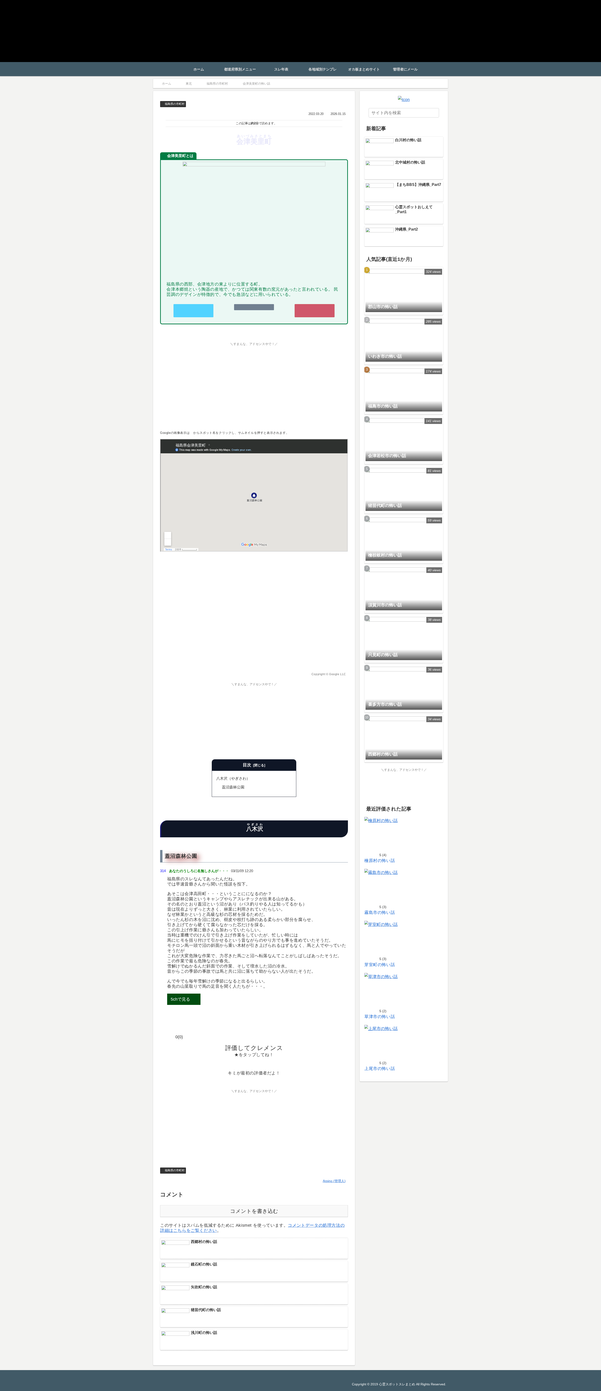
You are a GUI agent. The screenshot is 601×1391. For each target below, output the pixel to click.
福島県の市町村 (175, 104)
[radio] (239, 1064)
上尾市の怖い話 (379, 1068)
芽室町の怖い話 (379, 964)
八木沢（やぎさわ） (233, 778)
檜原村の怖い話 (379, 860)
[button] (434, 113)
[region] (254, 615)
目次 (247, 765)
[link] (254, 310)
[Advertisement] (254, 385)
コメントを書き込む (254, 1211)
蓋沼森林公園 (233, 787)
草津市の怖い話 (379, 1016)
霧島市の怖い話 (379, 912)
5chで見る (180, 999)
